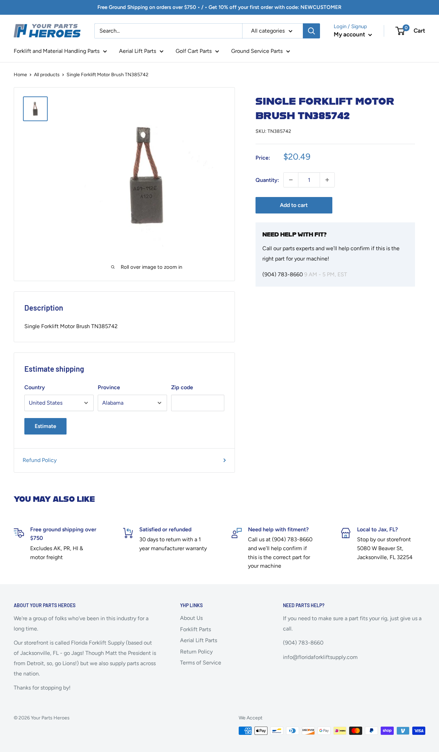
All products (47, 75)
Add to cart (294, 205)
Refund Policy (40, 460)
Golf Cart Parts (194, 51)
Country (34, 387)
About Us (191, 618)
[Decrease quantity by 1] (291, 180)
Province (109, 387)
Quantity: (267, 179)
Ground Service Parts (257, 51)
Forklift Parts (195, 629)
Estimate (45, 426)
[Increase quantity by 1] (327, 180)
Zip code (182, 387)
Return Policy (196, 651)
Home (20, 75)
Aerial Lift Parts (137, 51)
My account (350, 34)
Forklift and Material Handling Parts (56, 51)
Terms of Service (200, 662)
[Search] (311, 30)
